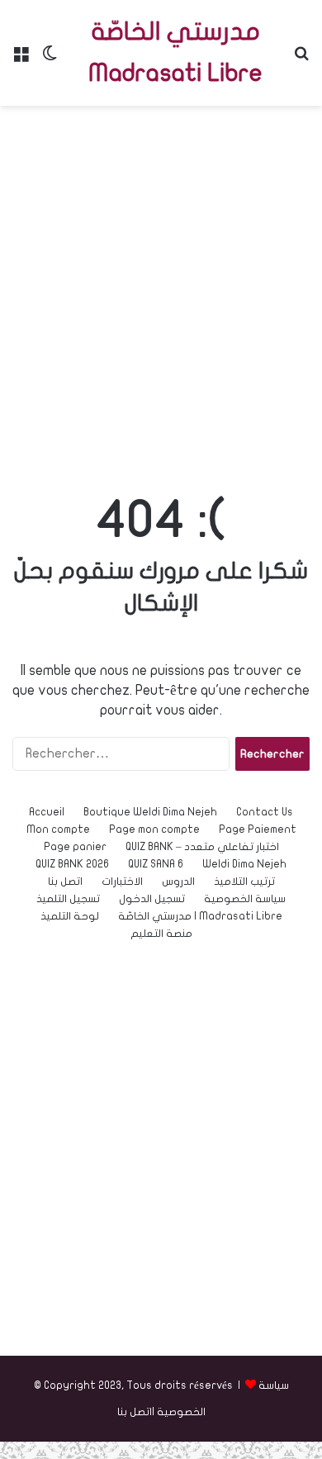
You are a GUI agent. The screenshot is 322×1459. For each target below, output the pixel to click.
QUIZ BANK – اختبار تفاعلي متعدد (202, 847)
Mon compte (58, 829)
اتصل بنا (65, 881)
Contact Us (264, 812)
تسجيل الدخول (152, 899)
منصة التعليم (161, 933)
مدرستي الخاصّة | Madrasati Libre (200, 916)
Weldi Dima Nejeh (244, 864)
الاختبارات (122, 881)
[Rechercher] (301, 59)
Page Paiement (257, 829)
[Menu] (20, 59)
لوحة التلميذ (69, 916)
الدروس (178, 881)
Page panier (75, 847)
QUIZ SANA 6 (155, 864)
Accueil (46, 812)
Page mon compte (154, 829)
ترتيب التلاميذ (244, 881)
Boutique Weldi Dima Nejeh (150, 812)
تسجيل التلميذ (68, 899)
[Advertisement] (161, 283)
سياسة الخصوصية (245, 899)
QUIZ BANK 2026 (72, 864)
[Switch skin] (49, 59)
